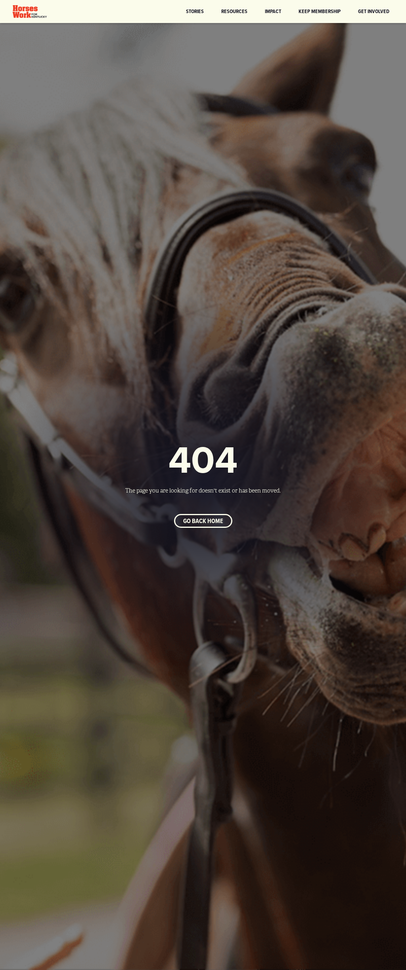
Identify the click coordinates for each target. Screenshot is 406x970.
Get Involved (373, 11)
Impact (273, 11)
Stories (195, 11)
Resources (234, 11)
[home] (30, 11)
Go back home (203, 520)
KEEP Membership (320, 11)
